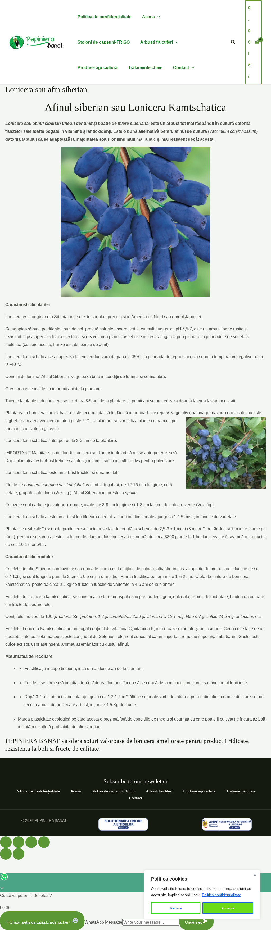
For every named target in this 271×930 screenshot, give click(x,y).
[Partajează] (31, 842)
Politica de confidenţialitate (105, 17)
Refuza (176, 908)
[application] (157, 17)
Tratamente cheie (145, 67)
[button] (233, 42)
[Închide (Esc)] (44, 842)
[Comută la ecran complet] (18, 842)
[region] (202, 894)
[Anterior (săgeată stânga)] (6, 854)
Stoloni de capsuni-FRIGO (104, 42)
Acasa (148, 17)
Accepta (228, 908)
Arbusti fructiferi (156, 42)
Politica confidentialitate (221, 895)
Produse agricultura (98, 67)
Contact (181, 67)
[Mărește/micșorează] (6, 842)
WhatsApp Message (103, 922)
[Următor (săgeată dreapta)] (18, 854)
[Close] (255, 875)
